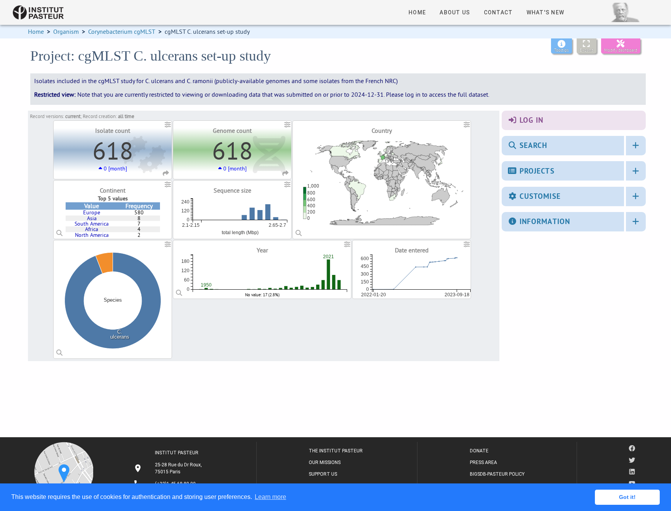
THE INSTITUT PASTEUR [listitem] (336, 451)
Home (36, 31)
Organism (66, 31)
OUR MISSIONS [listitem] (325, 462)
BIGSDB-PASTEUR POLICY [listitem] (497, 474)
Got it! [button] (627, 497)
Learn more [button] (270, 497)
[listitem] (168, 468)
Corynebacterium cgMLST (121, 31)
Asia (92, 218)
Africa (91, 229)
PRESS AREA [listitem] (483, 462)
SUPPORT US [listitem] (323, 474)
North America (92, 234)
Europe (91, 212)
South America (92, 223)
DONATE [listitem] (479, 451)
